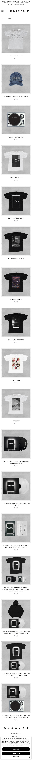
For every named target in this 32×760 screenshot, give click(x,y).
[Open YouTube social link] (16, 728)
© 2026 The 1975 (16, 733)
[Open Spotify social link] (23, 728)
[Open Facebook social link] (5, 728)
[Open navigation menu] (2, 11)
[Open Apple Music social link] (20, 728)
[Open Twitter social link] (8, 728)
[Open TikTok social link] (27, 728)
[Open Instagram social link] (12, 728)
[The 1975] (16, 11)
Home (3, 18)
